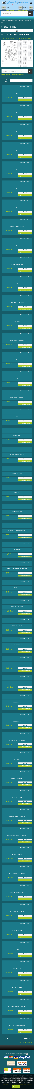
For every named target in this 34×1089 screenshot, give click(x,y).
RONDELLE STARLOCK (17, 645)
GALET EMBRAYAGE (17, 683)
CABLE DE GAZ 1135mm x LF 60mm (17, 835)
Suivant (28, 1038)
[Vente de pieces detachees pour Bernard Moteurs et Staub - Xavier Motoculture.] (17, 3)
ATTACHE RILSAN (17, 930)
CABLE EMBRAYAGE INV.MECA (17, 873)
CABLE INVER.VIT (17, 854)
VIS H (17, 131)
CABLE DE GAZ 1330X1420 (17, 892)
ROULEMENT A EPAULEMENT (17, 740)
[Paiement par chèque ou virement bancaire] (17, 1063)
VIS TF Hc (17, 321)
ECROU (17, 416)
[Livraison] (17, 1070)
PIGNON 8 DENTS (17, 968)
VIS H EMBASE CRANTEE (17, 340)
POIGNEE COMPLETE (17, 607)
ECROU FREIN (17, 493)
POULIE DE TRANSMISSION (17, 1025)
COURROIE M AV (17, 987)
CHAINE (17, 949)
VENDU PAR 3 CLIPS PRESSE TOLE (17, 531)
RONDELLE (17, 588)
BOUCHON (17, 759)
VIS (17, 93)
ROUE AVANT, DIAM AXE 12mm (17, 1006)
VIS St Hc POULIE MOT (17, 264)
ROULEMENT (17, 702)
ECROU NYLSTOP (17, 474)
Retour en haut (26, 1043)
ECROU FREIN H (17, 436)
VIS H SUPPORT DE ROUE (17, 226)
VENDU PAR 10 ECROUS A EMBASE (17, 569)
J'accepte (16, 1087)
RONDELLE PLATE (17, 626)
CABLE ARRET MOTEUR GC (17, 911)
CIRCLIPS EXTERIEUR (17, 778)
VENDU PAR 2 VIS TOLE (17, 302)
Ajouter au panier (25, 100)
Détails (25, 97)
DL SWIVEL (17, 550)
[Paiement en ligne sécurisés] (17, 1056)
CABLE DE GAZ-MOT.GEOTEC (17, 816)
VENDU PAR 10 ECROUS (17, 455)
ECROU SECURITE (17, 512)
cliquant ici (17, 1084)
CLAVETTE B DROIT (17, 797)
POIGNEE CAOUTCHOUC (17, 664)
